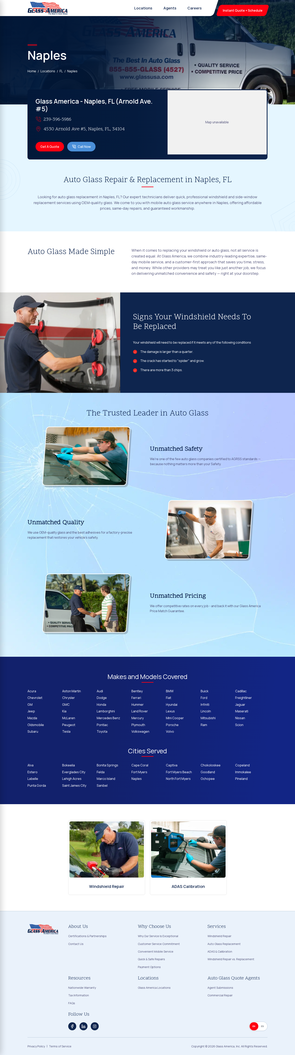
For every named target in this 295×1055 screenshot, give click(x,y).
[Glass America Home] (47, 8)
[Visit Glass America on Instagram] (95, 1026)
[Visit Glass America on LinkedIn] (83, 1026)
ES (262, 1026)
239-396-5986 (57, 119)
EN (253, 1026)
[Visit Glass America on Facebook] (72, 1026)
